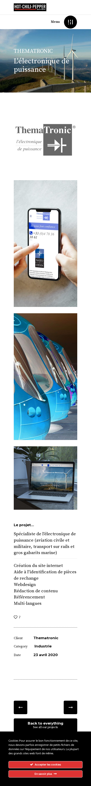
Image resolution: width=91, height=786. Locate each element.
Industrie (43, 646)
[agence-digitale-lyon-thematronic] (45, 478)
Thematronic (45, 638)
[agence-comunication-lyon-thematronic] (45, 142)
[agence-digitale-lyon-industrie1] (45, 376)
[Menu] (70, 22)
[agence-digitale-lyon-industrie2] (45, 243)
